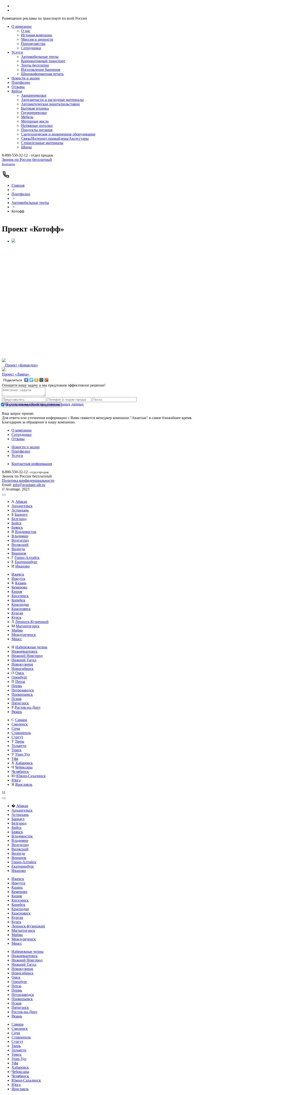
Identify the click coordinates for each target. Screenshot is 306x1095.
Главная (17, 185)
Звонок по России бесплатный (27, 159)
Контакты (8, 164)
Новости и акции (25, 447)
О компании (21, 430)
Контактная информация (31, 464)
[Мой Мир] (41, 380)
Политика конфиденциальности (28, 480)
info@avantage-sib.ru (29, 485)
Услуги (17, 456)
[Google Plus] (46, 380)
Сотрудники (21, 434)
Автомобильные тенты (30, 203)
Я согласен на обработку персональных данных (45, 404)
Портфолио (20, 194)
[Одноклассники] (36, 380)
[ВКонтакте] (26, 380)
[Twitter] (31, 380)
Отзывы (18, 439)
